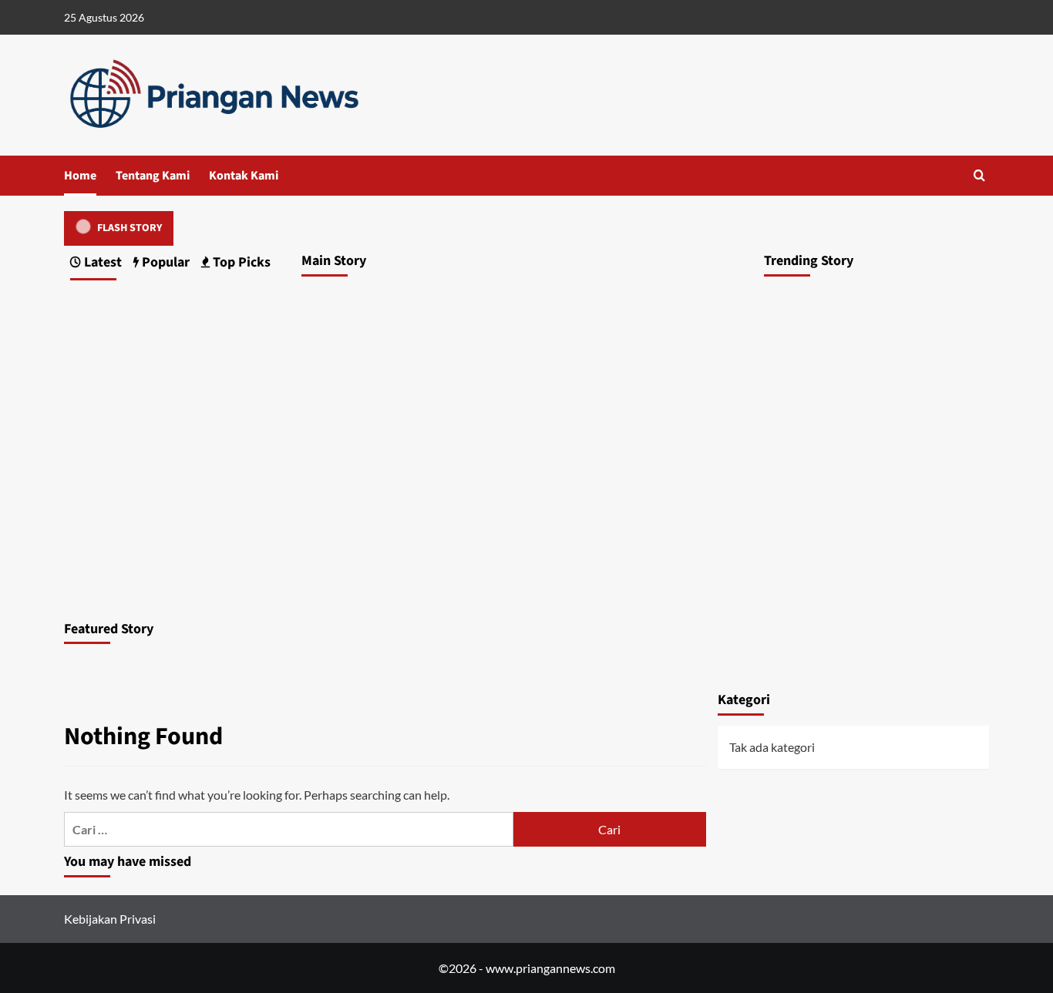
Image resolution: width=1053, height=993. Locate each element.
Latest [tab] (101, 262)
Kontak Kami (243, 175)
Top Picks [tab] (240, 262)
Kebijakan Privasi (110, 918)
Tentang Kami (153, 175)
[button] (979, 175)
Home (80, 175)
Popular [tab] (164, 262)
